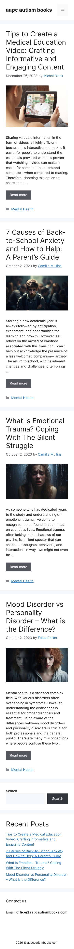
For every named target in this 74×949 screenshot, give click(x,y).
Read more (18, 195)
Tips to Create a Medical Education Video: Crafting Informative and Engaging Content (36, 50)
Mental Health (22, 209)
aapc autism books (29, 10)
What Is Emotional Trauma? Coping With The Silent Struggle (35, 433)
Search (11, 791)
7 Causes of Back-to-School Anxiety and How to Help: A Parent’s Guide (35, 244)
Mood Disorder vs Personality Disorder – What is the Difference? (35, 616)
